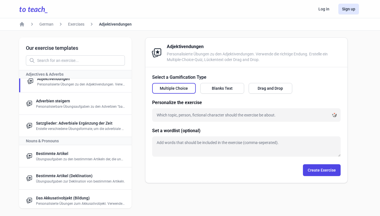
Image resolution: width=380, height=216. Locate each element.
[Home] (22, 24)
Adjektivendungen (115, 24)
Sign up (348, 9)
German (46, 24)
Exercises (76, 24)
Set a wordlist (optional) (176, 130)
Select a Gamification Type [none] (179, 77)
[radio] (174, 88)
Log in (323, 9)
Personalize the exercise (177, 102)
